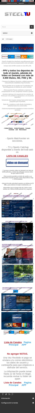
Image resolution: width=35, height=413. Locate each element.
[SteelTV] (17, 13)
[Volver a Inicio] (2, 39)
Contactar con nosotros (12, 3)
